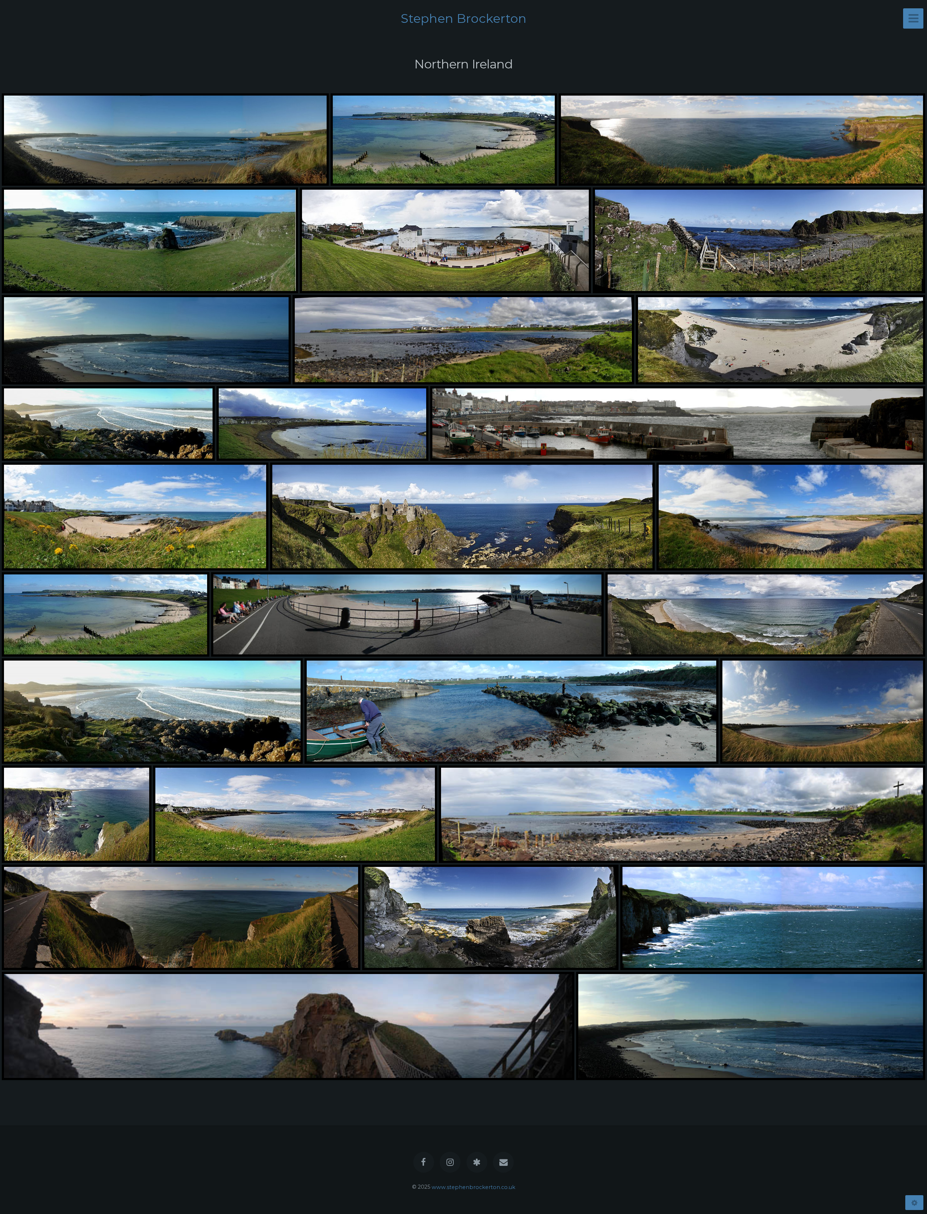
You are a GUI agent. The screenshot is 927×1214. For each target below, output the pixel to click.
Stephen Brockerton (464, 18)
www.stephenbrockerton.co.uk (473, 1187)
